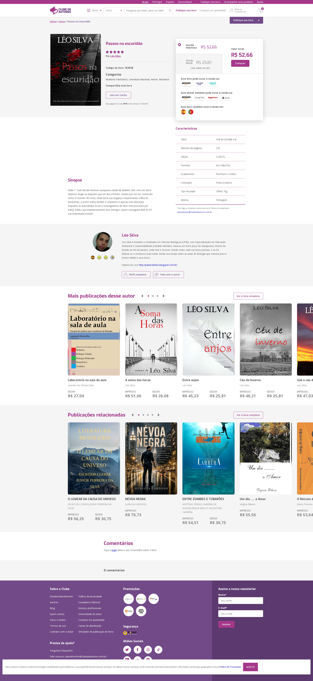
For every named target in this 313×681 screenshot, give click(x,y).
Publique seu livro (210, 1)
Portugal (157, 1)
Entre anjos (190, 380)
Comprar (240, 63)
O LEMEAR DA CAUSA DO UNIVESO (92, 499)
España (170, 1)
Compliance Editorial (89, 602)
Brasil (145, 1)
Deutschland (185, 1)
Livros (62, 21)
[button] (142, 296)
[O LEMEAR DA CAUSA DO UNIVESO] (94, 458)
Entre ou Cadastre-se (240, 10)
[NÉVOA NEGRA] (151, 458)
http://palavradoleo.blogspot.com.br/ (158, 264)
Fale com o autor (170, 274)
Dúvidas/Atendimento (61, 596)
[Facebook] (138, 650)
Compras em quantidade (213, 10)
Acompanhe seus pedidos (238, 1)
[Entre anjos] (208, 339)
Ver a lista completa (248, 296)
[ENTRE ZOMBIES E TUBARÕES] (208, 458)
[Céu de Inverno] (266, 339)
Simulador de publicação (96, 631)
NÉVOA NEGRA (135, 499)
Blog (52, 608)
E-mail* (222, 608)
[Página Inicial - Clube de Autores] (60, 11)
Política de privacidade (90, 596)
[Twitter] (127, 650)
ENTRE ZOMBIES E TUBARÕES (203, 499)
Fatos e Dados (58, 619)
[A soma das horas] (151, 339)
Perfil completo (137, 274)
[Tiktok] (158, 650)
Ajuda (260, 1)
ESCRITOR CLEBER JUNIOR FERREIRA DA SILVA (90, 506)
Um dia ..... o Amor (253, 499)
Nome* (222, 595)
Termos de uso (58, 625)
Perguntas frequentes (61, 650)
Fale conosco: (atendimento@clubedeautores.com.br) (78, 656)
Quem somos (57, 614)
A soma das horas (138, 380)
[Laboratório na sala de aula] (94, 339)
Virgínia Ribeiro (247, 504)
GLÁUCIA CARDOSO (136, 504)
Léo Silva (115, 56)
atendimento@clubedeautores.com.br (194, 212)
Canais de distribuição (89, 625)
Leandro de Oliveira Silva (81, 385)
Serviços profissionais (89, 608)
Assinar (226, 624)
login (114, 550)
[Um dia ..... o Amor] (266, 458)
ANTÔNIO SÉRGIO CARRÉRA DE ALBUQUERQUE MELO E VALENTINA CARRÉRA (202, 508)
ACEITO (250, 666)
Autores (54, 602)
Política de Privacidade (230, 667)
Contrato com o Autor (61, 631)
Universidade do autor (90, 614)
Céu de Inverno (250, 380)
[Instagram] (148, 650)
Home (53, 21)
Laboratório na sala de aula (87, 380)
